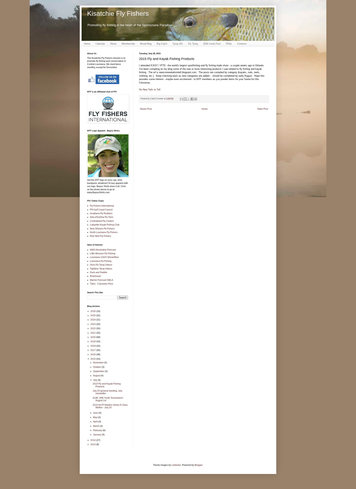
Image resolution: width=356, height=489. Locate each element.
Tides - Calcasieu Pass (101, 283)
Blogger (198, 465)
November (98, 362)
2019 (93, 341)
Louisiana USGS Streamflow (104, 257)
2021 (93, 333)
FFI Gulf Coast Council (101, 209)
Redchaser (95, 276)
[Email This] (181, 99)
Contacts (242, 43)
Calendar (100, 43)
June (96, 413)
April (95, 421)
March (96, 426)
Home (87, 43)
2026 (93, 311)
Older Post (262, 109)
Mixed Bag (145, 43)
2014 (93, 440)
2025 (93, 315)
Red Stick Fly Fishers (100, 236)
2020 (93, 337)
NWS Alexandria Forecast (103, 249)
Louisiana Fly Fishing (100, 261)
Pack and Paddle (98, 272)
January (97, 434)
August (97, 375)
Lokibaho (176, 465)
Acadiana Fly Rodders (101, 213)
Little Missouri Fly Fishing (102, 253)
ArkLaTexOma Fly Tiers (101, 217)
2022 (93, 328)
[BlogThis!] (185, 99)
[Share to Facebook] (192, 99)
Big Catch (162, 43)
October (97, 367)
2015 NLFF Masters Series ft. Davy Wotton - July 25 (110, 406)
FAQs (229, 43)
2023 (93, 324)
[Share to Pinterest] (195, 99)
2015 (93, 359)
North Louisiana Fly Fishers (104, 232)
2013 (93, 444)
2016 (93, 354)
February (98, 430)
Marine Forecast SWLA (101, 280)
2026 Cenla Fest (212, 43)
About (113, 43)
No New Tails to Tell (149, 89)
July (95, 380)
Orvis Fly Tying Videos (101, 265)
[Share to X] (188, 99)
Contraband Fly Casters (102, 221)
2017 (93, 350)
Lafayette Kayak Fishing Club (104, 224)
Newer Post (146, 109)
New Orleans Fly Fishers (102, 228)
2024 (93, 319)
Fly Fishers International (102, 206)
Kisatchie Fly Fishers (118, 13)
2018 (93, 346)
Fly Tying (193, 43)
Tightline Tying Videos (101, 268)
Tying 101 (177, 43)
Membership (128, 43)
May (95, 417)
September (99, 371)
